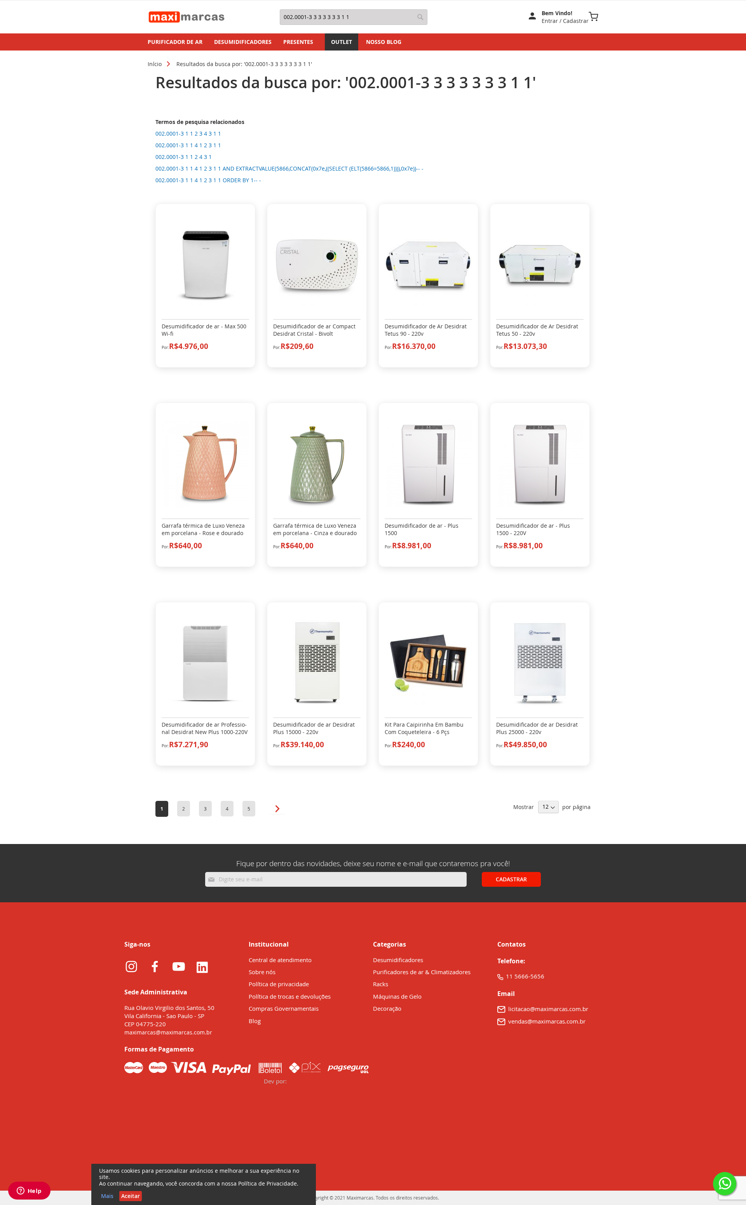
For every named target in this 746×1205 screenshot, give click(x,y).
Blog (255, 1021)
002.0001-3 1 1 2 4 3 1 (183, 156)
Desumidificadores (398, 960)
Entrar (551, 20)
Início (155, 64)
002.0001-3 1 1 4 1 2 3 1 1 (188, 145)
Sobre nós (262, 972)
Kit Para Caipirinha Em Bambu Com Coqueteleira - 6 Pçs (424, 728)
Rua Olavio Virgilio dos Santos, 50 (169, 1007)
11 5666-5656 (525, 976)
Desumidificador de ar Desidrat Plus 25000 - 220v (537, 728)
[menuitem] (175, 42)
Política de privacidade (279, 984)
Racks (380, 984)
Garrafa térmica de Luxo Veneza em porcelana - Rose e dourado (203, 529)
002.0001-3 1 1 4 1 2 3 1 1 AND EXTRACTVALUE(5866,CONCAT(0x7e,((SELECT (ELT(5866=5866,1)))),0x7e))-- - (289, 168)
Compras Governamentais (284, 1008)
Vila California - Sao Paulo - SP (164, 1016)
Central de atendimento (280, 960)
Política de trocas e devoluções (290, 996)
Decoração (388, 1008)
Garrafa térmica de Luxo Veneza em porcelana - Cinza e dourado (315, 529)
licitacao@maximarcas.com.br (548, 1009)
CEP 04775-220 (145, 1024)
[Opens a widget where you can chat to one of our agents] (29, 1191)
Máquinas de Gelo (397, 996)
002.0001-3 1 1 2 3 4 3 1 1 (188, 133)
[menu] (373, 42)
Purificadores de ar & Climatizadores (422, 972)
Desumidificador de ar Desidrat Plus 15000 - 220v (314, 728)
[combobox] (353, 17)
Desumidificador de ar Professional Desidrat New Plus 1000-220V (205, 728)
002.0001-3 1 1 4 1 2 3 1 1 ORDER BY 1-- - (208, 180)
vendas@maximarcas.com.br (547, 1021)
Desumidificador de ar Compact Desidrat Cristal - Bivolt (314, 330)
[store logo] (188, 17)
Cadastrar (576, 20)
